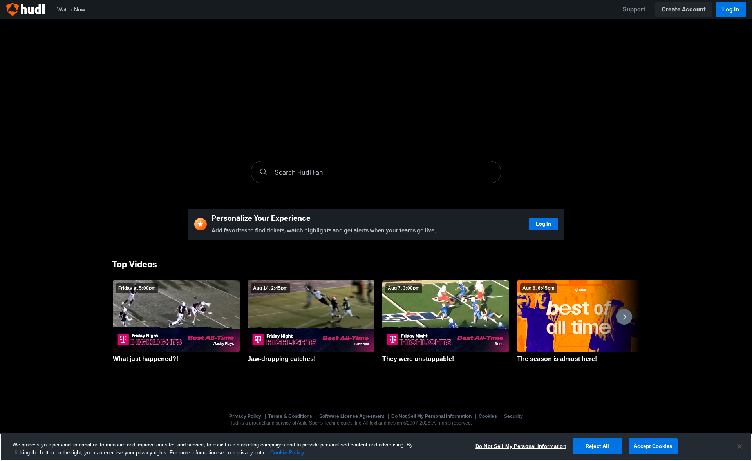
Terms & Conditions (290, 416)
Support (634, 9)
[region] (376, 447)
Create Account (684, 9)
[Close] (739, 446)
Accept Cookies (653, 446)
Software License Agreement (351, 416)
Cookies (488, 416)
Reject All (597, 446)
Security (513, 416)
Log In (730, 9)
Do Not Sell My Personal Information (431, 416)
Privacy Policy (245, 416)
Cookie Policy (287, 453)
